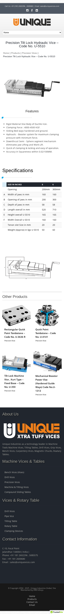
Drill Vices (10, 477)
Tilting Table (11, 521)
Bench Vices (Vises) (14, 472)
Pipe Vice (9, 516)
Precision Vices (29, 53)
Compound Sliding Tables (18, 492)
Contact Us (32, 602)
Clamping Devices (14, 530)
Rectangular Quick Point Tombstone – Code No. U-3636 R (14, 333)
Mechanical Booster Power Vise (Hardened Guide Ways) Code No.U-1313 (46, 383)
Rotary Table (11, 526)
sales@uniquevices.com (49, 6)
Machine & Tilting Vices (17, 487)
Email (32, 604)
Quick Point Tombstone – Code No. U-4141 (45, 333)
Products (15, 53)
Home (6, 53)
